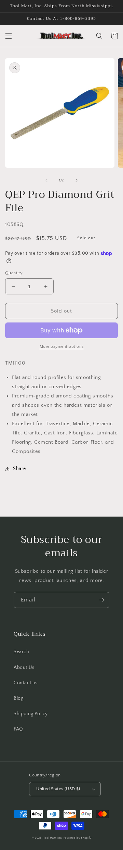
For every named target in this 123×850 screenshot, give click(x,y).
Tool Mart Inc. (53, 837)
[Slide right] (76, 180)
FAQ (18, 729)
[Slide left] (46, 180)
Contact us (26, 683)
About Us (24, 667)
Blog (18, 698)
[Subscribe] (101, 600)
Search (21, 652)
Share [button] (19, 468)
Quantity (14, 272)
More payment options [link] (62, 346)
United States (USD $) (58, 788)
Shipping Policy (31, 713)
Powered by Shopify (78, 837)
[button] (8, 35)
